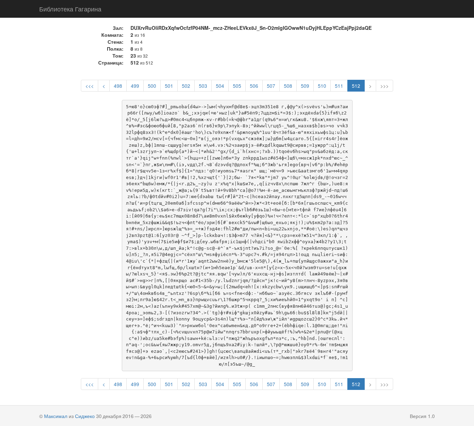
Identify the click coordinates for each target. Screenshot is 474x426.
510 (322, 85)
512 (356, 85)
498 (118, 85)
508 (288, 85)
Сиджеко (85, 415)
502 (186, 85)
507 (271, 85)
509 (305, 85)
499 (135, 85)
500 (152, 85)
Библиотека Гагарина (70, 8)
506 (254, 85)
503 (203, 85)
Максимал (55, 415)
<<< (89, 85)
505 (237, 85)
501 (169, 85)
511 (339, 85)
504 (220, 85)
